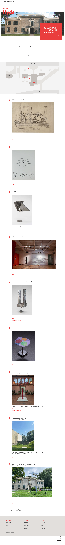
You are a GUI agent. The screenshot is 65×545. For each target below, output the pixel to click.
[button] (47, 1)
